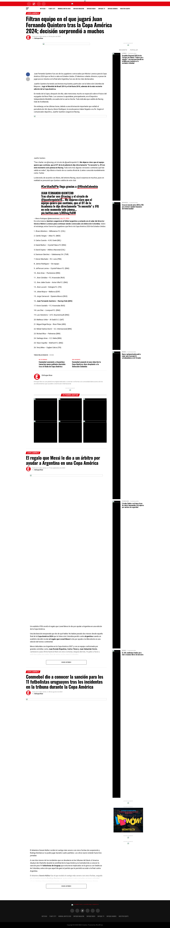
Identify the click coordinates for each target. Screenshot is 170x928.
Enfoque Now (38, 38)
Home (52, 355)
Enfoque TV (101, 8)
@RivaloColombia (87, 186)
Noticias (42, 8)
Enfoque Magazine (78, 8)
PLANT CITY (52, 8)
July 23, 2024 (64, 218)
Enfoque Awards (113, 8)
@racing (66, 196)
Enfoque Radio (91, 8)
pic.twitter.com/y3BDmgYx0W (58, 213)
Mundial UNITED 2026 (64, 8)
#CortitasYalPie (50, 186)
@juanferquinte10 (51, 199)
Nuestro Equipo (125, 8)
